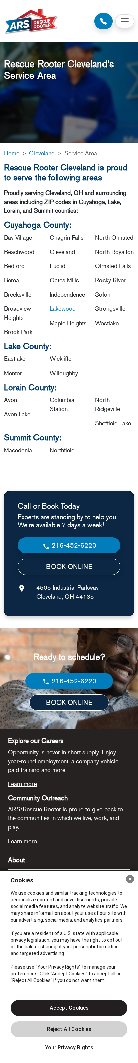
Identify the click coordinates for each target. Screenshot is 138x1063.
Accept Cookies (69, 1008)
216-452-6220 (73, 545)
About (16, 860)
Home (11, 153)
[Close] (130, 879)
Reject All (69, 1029)
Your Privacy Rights (69, 1047)
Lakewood (63, 308)
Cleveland (42, 153)
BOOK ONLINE (69, 566)
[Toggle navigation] (124, 21)
